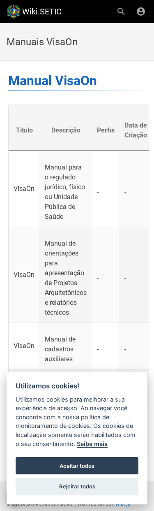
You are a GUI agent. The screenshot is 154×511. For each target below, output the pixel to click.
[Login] (141, 11)
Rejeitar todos (77, 486)
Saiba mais (92, 443)
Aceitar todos (77, 465)
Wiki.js (123, 504)
